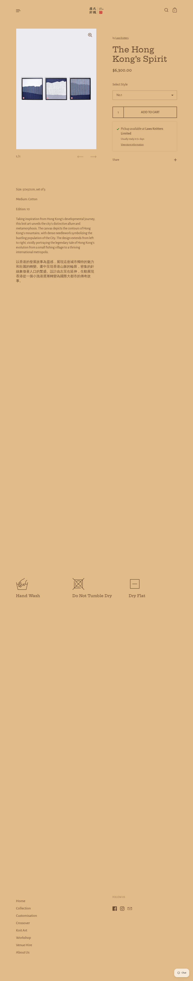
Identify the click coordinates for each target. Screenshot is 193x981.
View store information (132, 144)
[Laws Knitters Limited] (96, 10)
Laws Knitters (122, 38)
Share (116, 159)
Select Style (120, 84)
